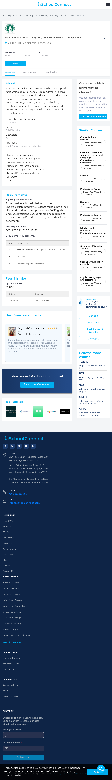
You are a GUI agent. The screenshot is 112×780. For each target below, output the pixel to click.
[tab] (10, 72)
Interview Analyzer (11, 658)
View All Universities (12, 642)
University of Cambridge (14, 606)
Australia (93, 322)
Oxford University (11, 589)
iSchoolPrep (8, 555)
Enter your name (12, 729)
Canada (93, 315)
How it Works (9, 521)
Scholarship (8, 538)
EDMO (6, 532)
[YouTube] (26, 446)
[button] (101, 769)
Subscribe (23, 757)
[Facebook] (5, 446)
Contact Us (8, 571)
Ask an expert (9, 549)
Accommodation (11, 685)
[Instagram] (12, 446)
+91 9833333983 (18, 493)
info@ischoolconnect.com (24, 502)
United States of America (93, 331)
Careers (6, 566)
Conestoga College (12, 612)
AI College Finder (11, 664)
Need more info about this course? (37, 376)
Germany (93, 339)
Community (8, 543)
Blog (5, 560)
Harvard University (11, 583)
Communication (10, 696)
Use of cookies (13, 775)
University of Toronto (12, 600)
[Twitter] (19, 446)
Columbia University (12, 624)
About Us (7, 527)
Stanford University (11, 594)
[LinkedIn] (33, 446)
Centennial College (12, 618)
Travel (5, 691)
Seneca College (10, 630)
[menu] (108, 4)
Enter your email (12, 742)
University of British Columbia (16, 635)
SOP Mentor (8, 669)
